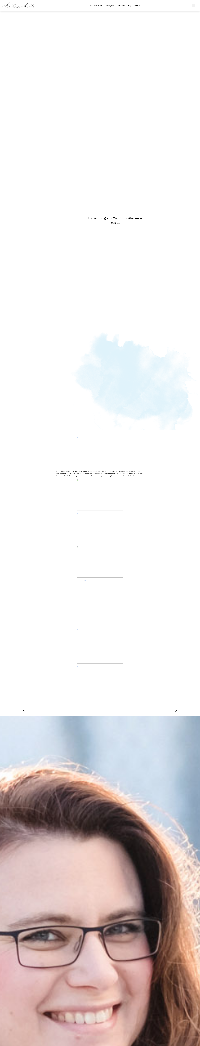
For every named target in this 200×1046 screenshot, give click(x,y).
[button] (193, 5)
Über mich (121, 6)
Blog (129, 6)
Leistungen (109, 6)
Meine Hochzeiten (95, 6)
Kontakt (137, 6)
